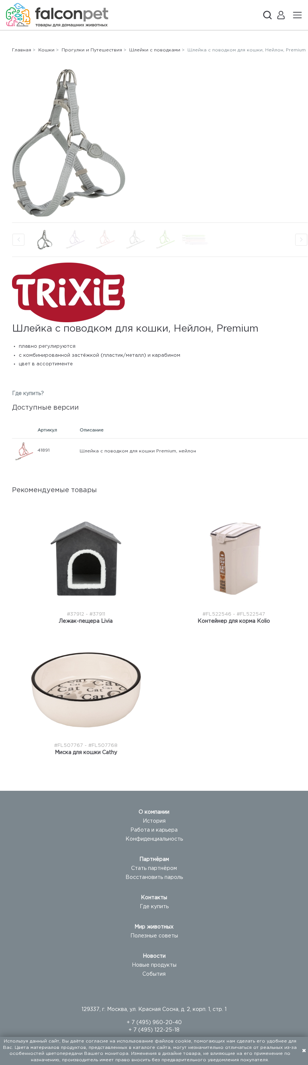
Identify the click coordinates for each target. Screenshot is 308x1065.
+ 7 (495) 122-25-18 (154, 1030)
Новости (154, 956)
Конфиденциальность (154, 839)
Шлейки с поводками (154, 50)
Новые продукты (154, 965)
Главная (21, 50)
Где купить (154, 906)
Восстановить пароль (154, 877)
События (154, 974)
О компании (154, 812)
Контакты (154, 897)
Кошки (46, 50)
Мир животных (154, 927)
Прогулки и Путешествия (92, 50)
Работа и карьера (154, 830)
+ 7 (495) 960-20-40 (154, 1022)
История (154, 821)
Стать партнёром (154, 868)
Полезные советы (154, 936)
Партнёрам (154, 859)
